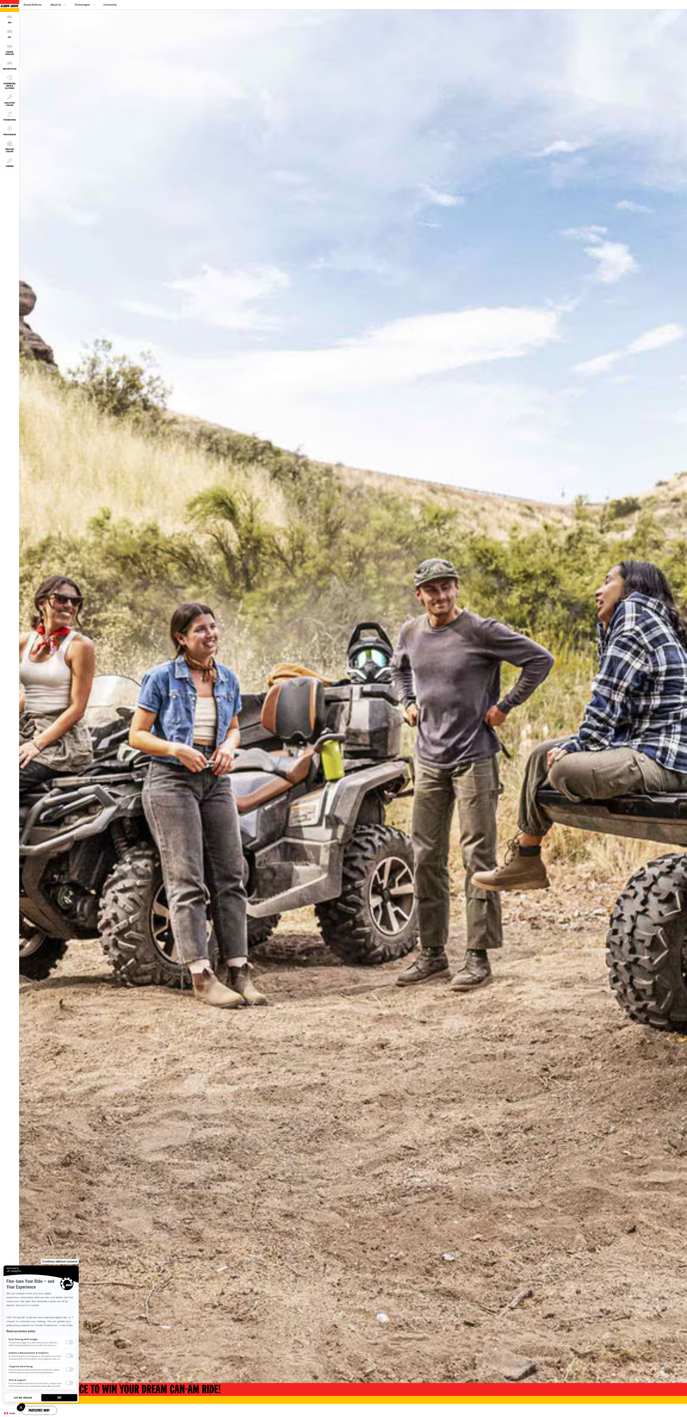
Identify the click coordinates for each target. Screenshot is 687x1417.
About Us (55, 4)
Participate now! (39, 1411)
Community (110, 4)
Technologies (82, 4)
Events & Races (33, 4)
